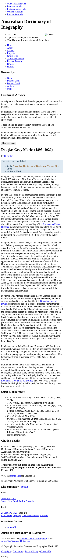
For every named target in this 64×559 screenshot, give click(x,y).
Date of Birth (13, 80)
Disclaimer (18, 551)
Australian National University (15, 541)
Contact (10, 50)
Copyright (6, 551)
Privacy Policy (31, 551)
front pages (15, 476)
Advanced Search (15, 58)
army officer (13, 527)
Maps (9, 88)
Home (10, 45)
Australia (30, 501)
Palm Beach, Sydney (11, 515)
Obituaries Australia (16, 3)
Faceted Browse (14, 61)
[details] (24, 486)
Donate (10, 66)
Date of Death (13, 83)
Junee (4, 501)
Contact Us (45, 551)
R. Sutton (8, 156)
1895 (13, 498)
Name (10, 78)
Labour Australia (15, 14)
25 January (6, 513)
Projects (11, 53)
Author (10, 86)
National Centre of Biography (33, 538)
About (10, 48)
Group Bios (12, 56)
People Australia (14, 6)
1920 (15, 513)
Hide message (8, 143)
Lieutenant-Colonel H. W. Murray (17, 380)
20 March (5, 498)
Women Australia (15, 11)
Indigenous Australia (16, 9)
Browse (10, 64)
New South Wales (16, 501)
